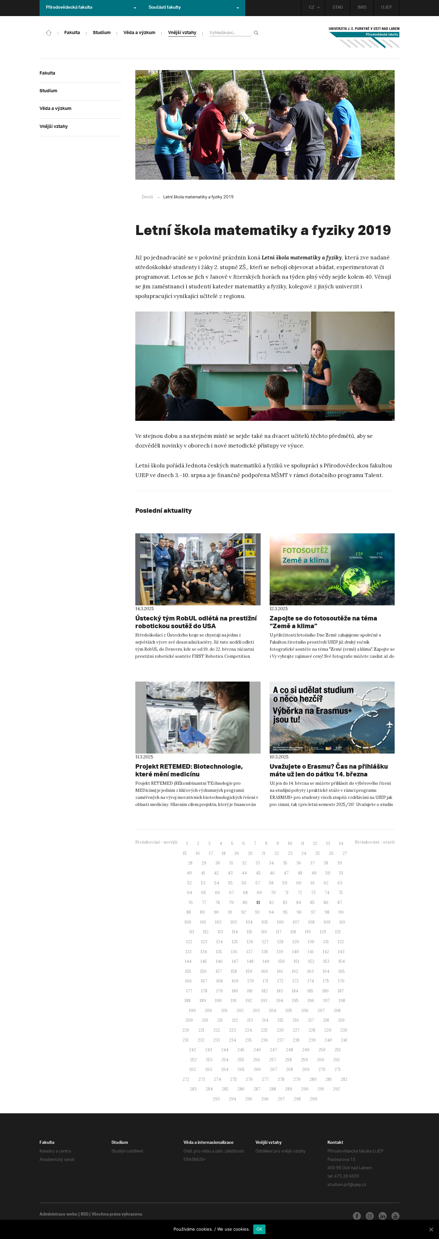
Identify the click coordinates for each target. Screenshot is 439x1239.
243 (208, 1050)
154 (341, 961)
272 (186, 1079)
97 (313, 912)
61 (312, 883)
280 (313, 1079)
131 (326, 942)
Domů (147, 197)
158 (234, 971)
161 (280, 971)
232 (201, 1040)
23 (290, 853)
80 (245, 902)
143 (341, 951)
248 (289, 1050)
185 (310, 991)
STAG (338, 8)
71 (287, 892)
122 (189, 942)
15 (185, 853)
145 (204, 961)
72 (300, 892)
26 (331, 853)
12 (315, 843)
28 (190, 863)
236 (264, 1040)
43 (230, 873)
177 (189, 991)
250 (322, 1050)
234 (232, 1040)
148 (250, 961)
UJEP (386, 8)
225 (264, 1030)
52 (189, 883)
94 (271, 912)
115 (249, 932)
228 (312, 1030)
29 (204, 863)
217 (311, 1020)
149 (266, 961)
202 (240, 1010)
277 (265, 1079)
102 (218, 922)
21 (263, 853)
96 (299, 912)
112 (206, 932)
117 (279, 932)
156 (203, 971)
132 (341, 942)
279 (296, 1079)
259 (304, 1060)
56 (244, 883)
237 (280, 1040)
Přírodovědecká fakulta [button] (69, 8)
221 (201, 1030)
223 (232, 1030)
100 (187, 922)
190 (218, 1000)
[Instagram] (370, 1216)
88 (188, 912)
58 (271, 883)
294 (232, 1099)
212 (235, 1020)
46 (272, 873)
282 (344, 1079)
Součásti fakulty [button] (165, 8)
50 (328, 873)
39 (339, 863)
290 (305, 1089)
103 (233, 922)
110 (342, 922)
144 (188, 961)
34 (271, 863)
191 (234, 1000)
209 (189, 1020)
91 (230, 912)
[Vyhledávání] (257, 32)
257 (272, 1060)
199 (192, 1010)
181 (250, 991)
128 (280, 942)
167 (204, 981)
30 (217, 863)
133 (188, 951)
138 (265, 951)
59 (284, 883)
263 (208, 1069)
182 (265, 991)
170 (250, 981)
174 (311, 981)
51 (341, 873)
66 (217, 892)
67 (231, 892)
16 (198, 853)
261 (336, 1060)
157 (219, 971)
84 (298, 902)
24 (303, 853)
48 (300, 873)
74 (327, 892)
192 (249, 1000)
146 (219, 961)
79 (231, 902)
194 (279, 1000)
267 (273, 1069)
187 (341, 991)
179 (219, 991)
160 (264, 971)
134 (204, 951)
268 (289, 1069)
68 (245, 892)
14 (341, 843)
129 (295, 942)
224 (248, 1030)
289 (288, 1089)
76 (190, 902)
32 (244, 863)
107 (296, 922)
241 (344, 1040)
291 (321, 1089)
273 (201, 1079)
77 (204, 902)
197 (326, 1000)
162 (295, 971)
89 (202, 912)
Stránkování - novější (156, 842)
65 (203, 892)
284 (209, 1089)
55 (230, 883)
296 (265, 1099)
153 (326, 961)
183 (280, 991)
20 (250, 853)
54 (216, 883)
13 (328, 843)
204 (272, 1010)
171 (265, 981)
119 (308, 932)
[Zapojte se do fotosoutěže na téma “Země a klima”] (332, 569)
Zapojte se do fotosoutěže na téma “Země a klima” (323, 622)
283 (193, 1089)
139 (280, 951)
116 (264, 932)
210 (205, 1020)
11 (302, 843)
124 (219, 942)
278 (281, 1079)
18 (224, 853)
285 (225, 1089)
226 (280, 1030)
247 (273, 1050)
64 (189, 892)
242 (192, 1050)
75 (340, 892)
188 (187, 1000)
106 (280, 922)
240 (328, 1040)
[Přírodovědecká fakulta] (49, 32)
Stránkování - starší (375, 842)
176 (341, 981)
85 (312, 902)
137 (249, 951)
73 (313, 892)
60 (298, 883)
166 (188, 981)
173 (295, 981)
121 (338, 932)
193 (264, 1000)
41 (203, 873)
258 (288, 1060)
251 (338, 1050)
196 (311, 1000)
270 (322, 1069)
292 (336, 1089)
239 (312, 1040)
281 (329, 1079)
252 (193, 1060)
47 (286, 873)
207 (321, 1010)
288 (272, 1089)
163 (310, 971)
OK (259, 1229)
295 (248, 1099)
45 (258, 873)
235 (248, 1040)
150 (281, 961)
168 (219, 981)
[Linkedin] (383, 1216)
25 (317, 853)
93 (257, 912)
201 (224, 1010)
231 (186, 1040)
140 (295, 951)
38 (326, 863)
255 (240, 1060)
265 (241, 1069)
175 (326, 981)
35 (285, 863)
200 (208, 1010)
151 (296, 961)
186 (325, 991)
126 (250, 942)
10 (290, 843)
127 (265, 942)
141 (311, 951)
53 (203, 883)
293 (216, 1099)
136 (234, 951)
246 (257, 1050)
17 (211, 853)
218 (326, 1020)
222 (216, 1030)
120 (323, 932)
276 (249, 1079)
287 (257, 1089)
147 (235, 961)
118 (293, 932)
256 (256, 1060)
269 (305, 1069)
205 (288, 1010)
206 (305, 1010)
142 (326, 951)
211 (220, 1020)
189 (203, 1000)
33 (257, 863)
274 (217, 1079)
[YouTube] (395, 1216)
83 (285, 902)
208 (337, 1010)
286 (241, 1089)
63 (339, 883)
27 (345, 853)
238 (296, 1040)
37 (312, 863)
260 (320, 1060)
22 (276, 853)
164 (326, 971)
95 (285, 912)
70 (273, 892)
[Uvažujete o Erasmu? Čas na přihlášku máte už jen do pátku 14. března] (332, 718)
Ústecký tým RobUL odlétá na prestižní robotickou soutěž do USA (196, 622)
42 (216, 873)
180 (235, 991)
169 (235, 981)
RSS (84, 1215)
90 (216, 912)
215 (280, 1020)
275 (233, 1079)
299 (313, 1099)
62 (326, 883)
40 (189, 873)
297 (281, 1099)
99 (341, 912)
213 (250, 1020)
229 (327, 1030)
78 (217, 902)
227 (296, 1030)
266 (257, 1069)
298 (297, 1099)
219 (341, 1020)
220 (185, 1030)
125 (235, 942)
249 (305, 1050)
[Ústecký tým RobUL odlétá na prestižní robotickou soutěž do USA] (198, 569)
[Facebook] (357, 1216)
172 (280, 981)
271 (338, 1069)
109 (327, 922)
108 (311, 922)
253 (209, 1060)
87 (339, 902)
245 (241, 1050)
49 (314, 873)
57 (257, 883)
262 (192, 1069)
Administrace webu (58, 1215)
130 (311, 942)
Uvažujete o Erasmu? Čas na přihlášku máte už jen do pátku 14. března (329, 770)
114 (235, 932)
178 (204, 991)
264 (224, 1069)
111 (191, 932)
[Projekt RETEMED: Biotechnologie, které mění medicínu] (198, 718)
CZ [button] (311, 8)
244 (224, 1050)
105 (265, 922)
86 (326, 902)
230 (343, 1030)
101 (203, 922)
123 (204, 942)
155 (188, 971)
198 (342, 1000)
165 (341, 971)
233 (216, 1040)
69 (259, 892)
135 (219, 951)
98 (327, 912)
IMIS (362, 8)
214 (265, 1020)
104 (249, 922)
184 (295, 991)
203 (256, 1010)
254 (224, 1060)
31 (231, 863)
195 (295, 1000)
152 (311, 961)
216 (295, 1020)
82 (271, 902)
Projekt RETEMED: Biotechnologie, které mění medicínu (189, 770)
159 (249, 971)
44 (244, 873)
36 (298, 863)
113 (220, 932)
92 (243, 912)
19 (237, 853)
